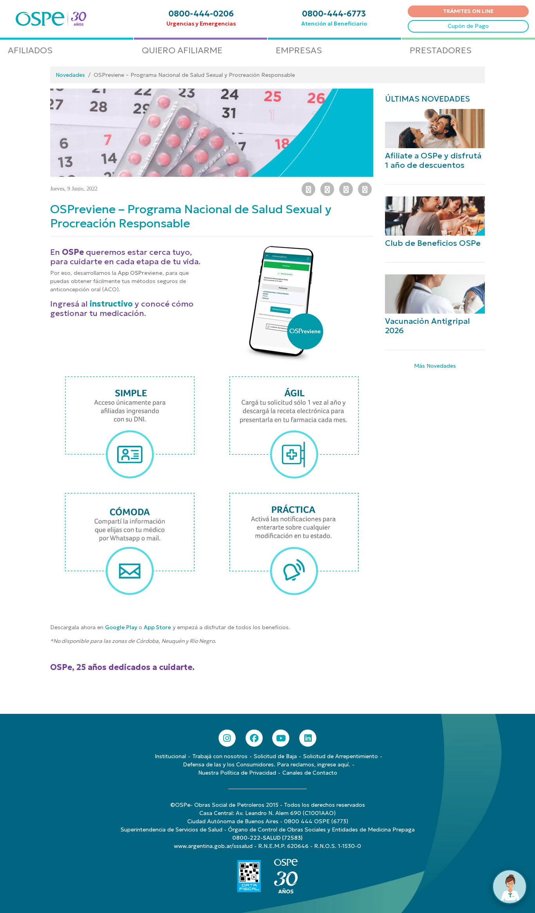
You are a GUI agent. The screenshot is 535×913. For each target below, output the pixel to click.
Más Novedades (435, 365)
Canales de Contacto (309, 772)
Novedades (70, 74)
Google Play (121, 627)
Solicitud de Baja (275, 756)
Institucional (170, 756)
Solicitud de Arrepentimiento (340, 756)
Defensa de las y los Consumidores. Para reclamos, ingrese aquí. (266, 764)
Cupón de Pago (468, 25)
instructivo (111, 304)
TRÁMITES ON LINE (468, 11)
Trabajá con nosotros (220, 756)
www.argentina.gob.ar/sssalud (213, 845)
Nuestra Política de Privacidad (237, 772)
